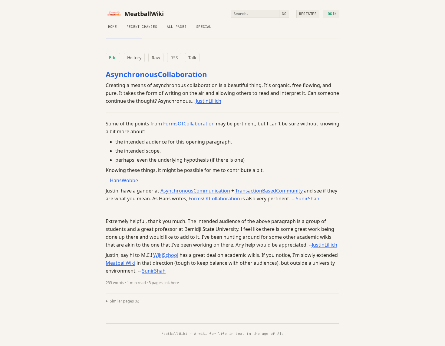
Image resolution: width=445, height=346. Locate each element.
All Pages (176, 26)
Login (331, 13)
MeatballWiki (144, 14)
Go (284, 13)
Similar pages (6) (124, 301)
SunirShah (307, 198)
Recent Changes (142, 26)
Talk (192, 57)
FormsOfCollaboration (189, 123)
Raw (156, 57)
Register (308, 13)
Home (112, 26)
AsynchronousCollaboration (156, 74)
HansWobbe (124, 180)
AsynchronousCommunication (195, 190)
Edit (113, 57)
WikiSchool (165, 255)
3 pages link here (164, 282)
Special (204, 26)
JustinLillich (208, 101)
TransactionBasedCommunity (269, 190)
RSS (174, 57)
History (134, 57)
